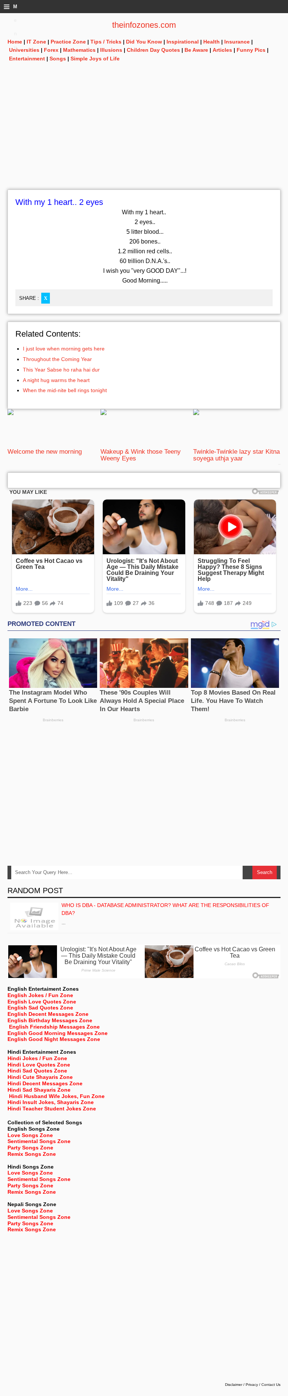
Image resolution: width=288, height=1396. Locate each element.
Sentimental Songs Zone (39, 1141)
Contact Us (270, 1384)
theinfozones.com (144, 25)
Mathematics (79, 50)
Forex (51, 50)
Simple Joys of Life (95, 59)
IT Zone (36, 42)
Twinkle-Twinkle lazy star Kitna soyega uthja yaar (236, 455)
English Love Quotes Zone (42, 1002)
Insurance (237, 42)
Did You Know (144, 42)
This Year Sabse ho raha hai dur (61, 370)
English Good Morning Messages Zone (58, 1033)
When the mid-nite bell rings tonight (65, 390)
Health (211, 42)
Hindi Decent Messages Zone (45, 1083)
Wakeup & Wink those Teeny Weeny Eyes (140, 455)
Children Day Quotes (153, 50)
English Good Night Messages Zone (54, 1039)
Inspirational (182, 42)
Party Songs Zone (30, 1148)
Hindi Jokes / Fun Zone (37, 1058)
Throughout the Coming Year (57, 359)
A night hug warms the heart (56, 380)
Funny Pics (251, 50)
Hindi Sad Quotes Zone (37, 1071)
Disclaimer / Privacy (241, 1384)
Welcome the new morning (45, 451)
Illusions (111, 50)
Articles (222, 50)
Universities (24, 50)
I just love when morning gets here (64, 349)
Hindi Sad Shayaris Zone (39, 1090)
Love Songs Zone (30, 1135)
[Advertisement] (144, 137)
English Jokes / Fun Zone (40, 995)
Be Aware (196, 50)
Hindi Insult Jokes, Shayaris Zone (51, 1102)
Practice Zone (68, 42)
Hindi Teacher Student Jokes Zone (52, 1109)
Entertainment (27, 59)
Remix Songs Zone (32, 1154)
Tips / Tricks (106, 42)
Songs (58, 59)
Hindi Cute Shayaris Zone (40, 1077)
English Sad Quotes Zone (40, 1008)
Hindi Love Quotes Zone (39, 1065)
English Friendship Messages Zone (54, 1027)
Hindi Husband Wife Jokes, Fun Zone (57, 1096)
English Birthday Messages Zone (50, 1020)
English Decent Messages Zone (48, 1014)
